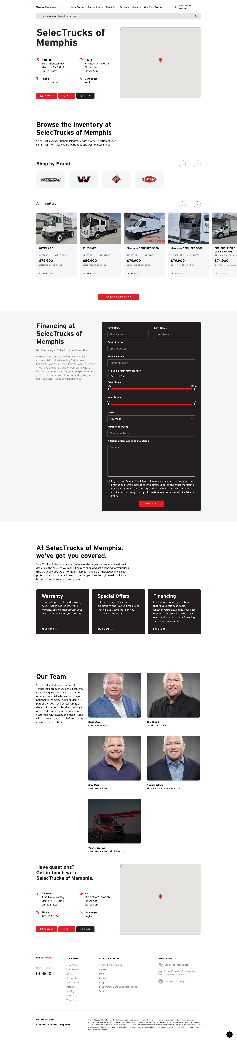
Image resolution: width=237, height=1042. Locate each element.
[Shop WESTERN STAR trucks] (83, 179)
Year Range (114, 397)
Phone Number (116, 356)
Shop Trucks (77, 7)
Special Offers (95, 7)
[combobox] (151, 419)
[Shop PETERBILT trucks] (149, 179)
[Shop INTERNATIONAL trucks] (116, 179)
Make (111, 412)
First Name (114, 328)
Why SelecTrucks (153, 7)
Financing (111, 7)
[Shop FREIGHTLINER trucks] (50, 179)
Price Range (115, 382)
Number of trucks (118, 426)
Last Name (160, 328)
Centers (136, 7)
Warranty (124, 7)
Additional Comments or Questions (128, 441)
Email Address (116, 342)
